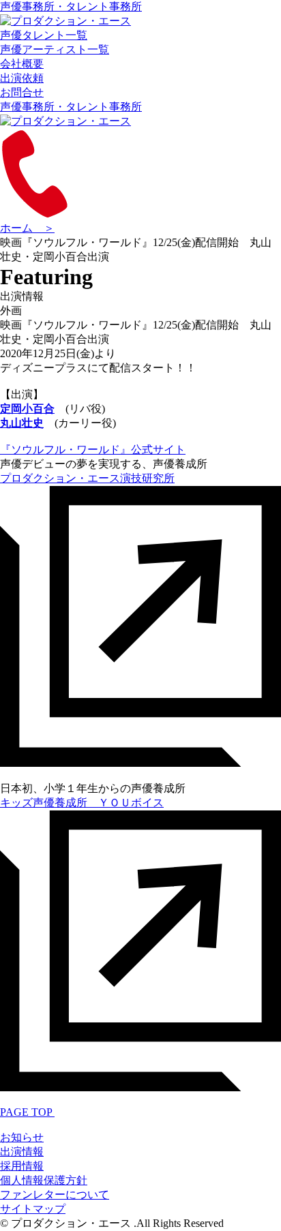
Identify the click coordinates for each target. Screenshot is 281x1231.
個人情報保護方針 (43, 1180)
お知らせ (22, 1137)
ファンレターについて (54, 1194)
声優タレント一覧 (43, 35)
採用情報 (22, 1166)
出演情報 (22, 1151)
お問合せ (22, 92)
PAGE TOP (27, 1112)
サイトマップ (32, 1209)
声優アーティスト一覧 (54, 49)
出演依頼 (22, 78)
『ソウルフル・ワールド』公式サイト (93, 449)
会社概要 (22, 64)
